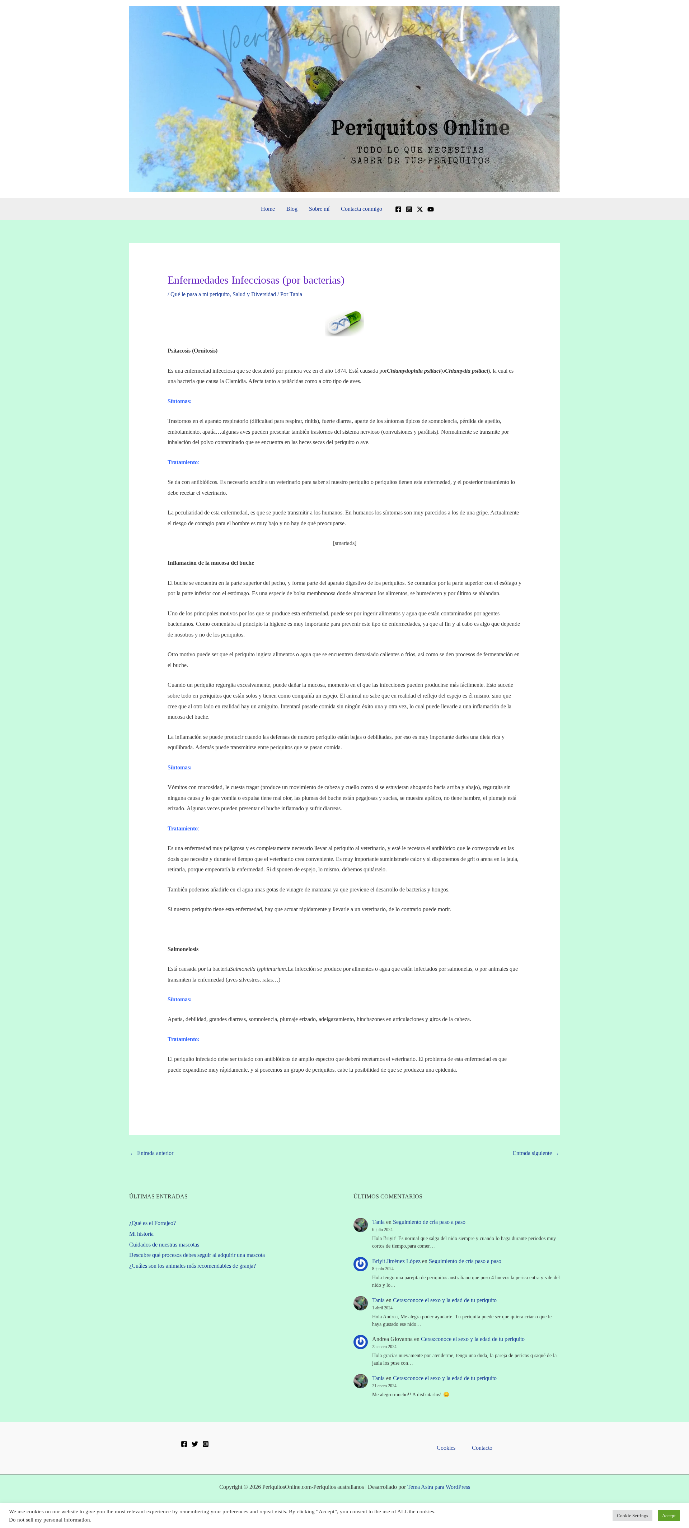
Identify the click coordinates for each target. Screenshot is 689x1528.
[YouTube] (430, 209)
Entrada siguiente (536, 1153)
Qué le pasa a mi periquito (200, 294)
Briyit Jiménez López (396, 1261)
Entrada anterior (151, 1153)
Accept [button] (669, 1515)
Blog (291, 209)
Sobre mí (319, 209)
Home (268, 209)
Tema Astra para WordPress (438, 1487)
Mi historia (141, 1234)
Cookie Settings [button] (632, 1515)
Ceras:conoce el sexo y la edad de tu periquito (445, 1300)
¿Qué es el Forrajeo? (152, 1223)
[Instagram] (409, 209)
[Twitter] (195, 1444)
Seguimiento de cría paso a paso (429, 1222)
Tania (378, 1222)
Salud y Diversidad (254, 294)
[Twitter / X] (420, 209)
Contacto (482, 1448)
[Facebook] (398, 209)
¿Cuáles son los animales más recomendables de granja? (192, 1266)
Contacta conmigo (361, 209)
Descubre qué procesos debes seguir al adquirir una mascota (197, 1255)
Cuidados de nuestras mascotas (164, 1245)
